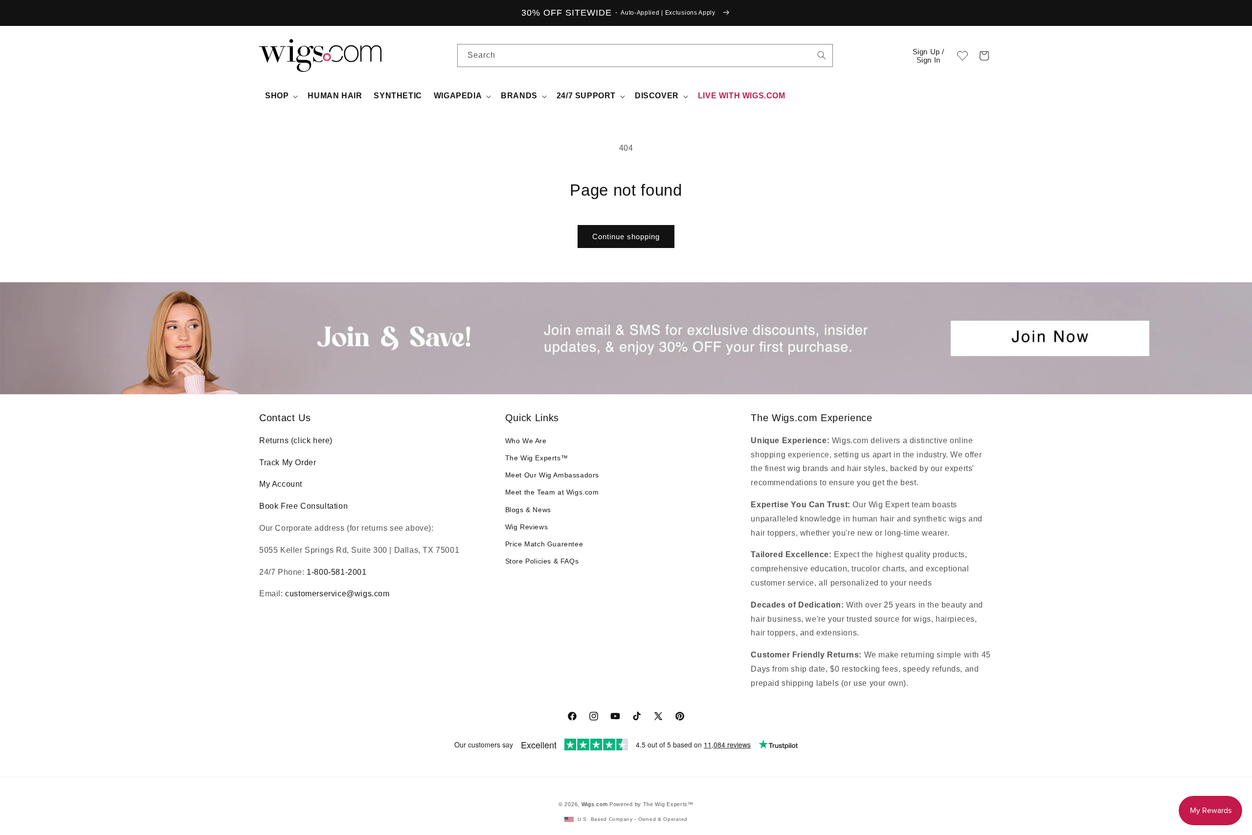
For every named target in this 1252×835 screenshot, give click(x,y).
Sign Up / (928, 55)
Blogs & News (528, 510)
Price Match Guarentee (544, 544)
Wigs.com (594, 804)
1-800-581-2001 (336, 572)
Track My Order (287, 462)
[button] (984, 56)
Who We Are (526, 441)
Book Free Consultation (303, 506)
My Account (280, 484)
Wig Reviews (526, 527)
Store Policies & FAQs (542, 561)
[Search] (821, 55)
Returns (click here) (296, 440)
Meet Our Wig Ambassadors (552, 475)
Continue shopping (626, 236)
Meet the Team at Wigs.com (552, 492)
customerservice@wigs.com (337, 593)
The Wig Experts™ (536, 458)
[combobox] (821, 55)
